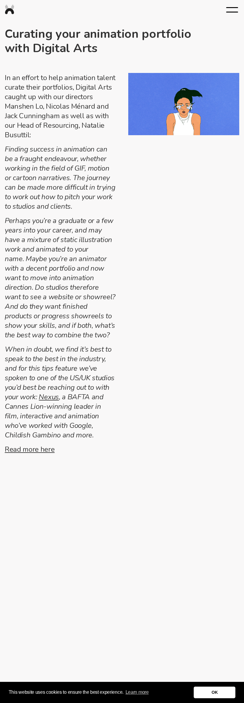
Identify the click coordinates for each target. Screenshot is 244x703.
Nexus (49, 397)
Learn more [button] (137, 692)
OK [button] (215, 692)
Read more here (30, 449)
